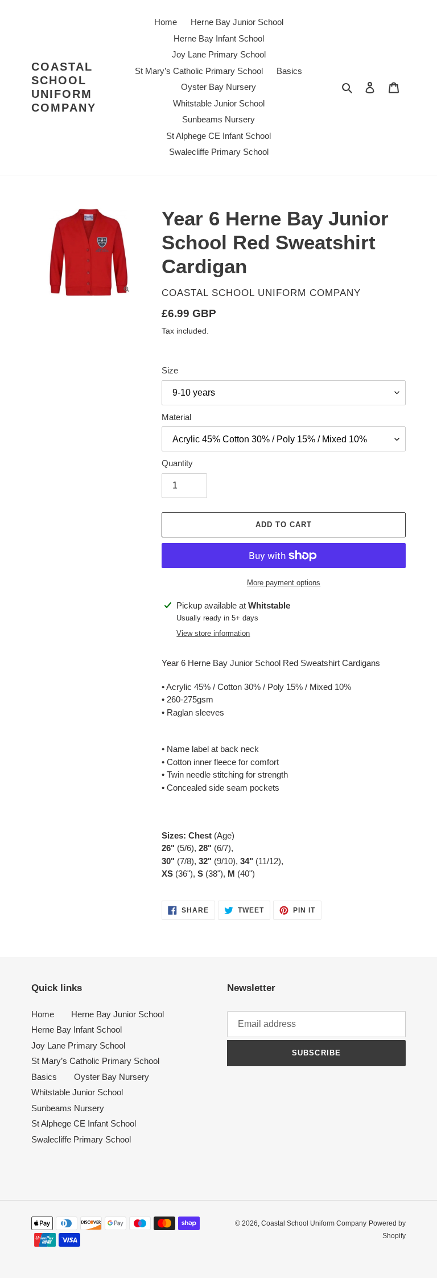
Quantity (177, 463)
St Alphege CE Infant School (83, 1123)
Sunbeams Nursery (67, 1108)
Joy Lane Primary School (78, 1045)
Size (170, 370)
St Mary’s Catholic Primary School (95, 1061)
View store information (213, 633)
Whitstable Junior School (77, 1092)
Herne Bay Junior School (117, 1014)
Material (176, 417)
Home (42, 1014)
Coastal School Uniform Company (63, 87)
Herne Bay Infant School (76, 1029)
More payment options (283, 582)
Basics (44, 1077)
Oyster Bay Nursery (111, 1077)
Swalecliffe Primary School (81, 1139)
